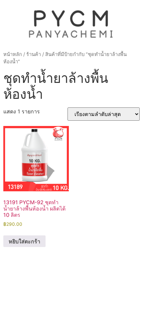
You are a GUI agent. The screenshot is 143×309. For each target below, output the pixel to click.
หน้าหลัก (12, 54)
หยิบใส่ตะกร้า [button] (24, 241)
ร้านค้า (33, 54)
